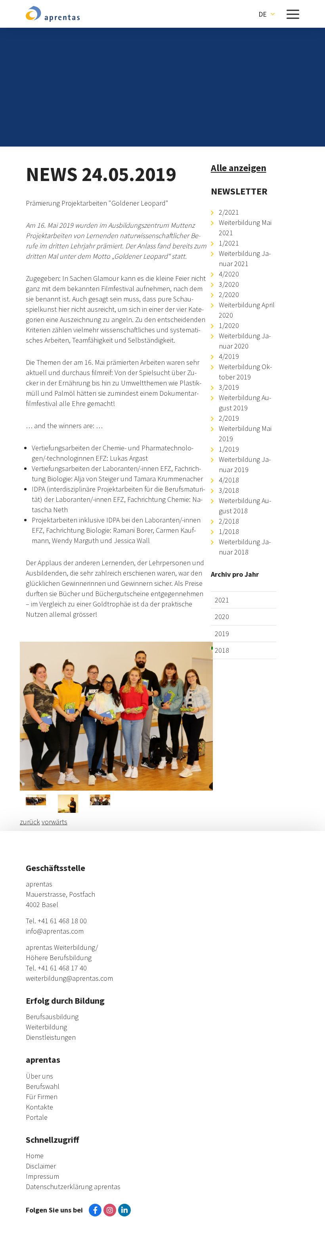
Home (35, 1155)
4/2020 (229, 273)
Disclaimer (41, 1165)
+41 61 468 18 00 (62, 920)
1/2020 (229, 325)
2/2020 (229, 294)
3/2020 (229, 284)
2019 (222, 633)
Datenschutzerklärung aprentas (73, 1186)
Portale (37, 1117)
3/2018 (229, 490)
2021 (222, 599)
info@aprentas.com (55, 931)
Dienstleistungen (51, 1037)
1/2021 (229, 243)
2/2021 (229, 212)
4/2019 (229, 356)
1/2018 (229, 531)
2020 (222, 616)
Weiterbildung (46, 1026)
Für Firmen (41, 1096)
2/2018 (229, 521)
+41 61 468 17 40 (62, 967)
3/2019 (229, 387)
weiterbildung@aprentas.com (69, 978)
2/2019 (229, 418)
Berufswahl (42, 1086)
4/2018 (229, 479)
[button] (266, 13)
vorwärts (54, 821)
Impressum (42, 1176)
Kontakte (39, 1106)
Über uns (39, 1076)
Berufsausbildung (52, 1016)
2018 (222, 650)
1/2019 (229, 449)
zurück (30, 821)
